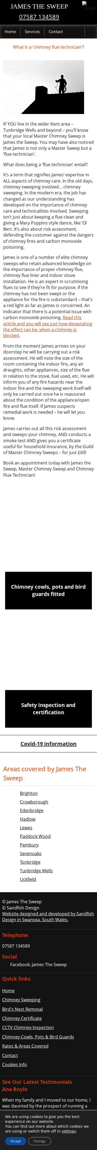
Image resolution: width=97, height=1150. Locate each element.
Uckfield (28, 879)
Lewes (26, 828)
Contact (56, 31)
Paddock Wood (35, 836)
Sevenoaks (30, 853)
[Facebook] (5, 965)
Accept (16, 1141)
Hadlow (27, 819)
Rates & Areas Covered (25, 1046)
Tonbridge (30, 862)
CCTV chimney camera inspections (48, 669)
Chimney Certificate (22, 1018)
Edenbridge (31, 810)
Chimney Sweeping (21, 1000)
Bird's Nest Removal (22, 1009)
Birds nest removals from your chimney (48, 629)
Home (10, 31)
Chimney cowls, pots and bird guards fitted (48, 590)
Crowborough (34, 802)
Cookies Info (14, 1064)
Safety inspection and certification (48, 708)
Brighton (29, 793)
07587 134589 (39, 17)
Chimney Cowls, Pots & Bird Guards (38, 1037)
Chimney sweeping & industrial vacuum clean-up (48, 551)
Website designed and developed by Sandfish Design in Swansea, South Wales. (48, 917)
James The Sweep (39, 6)
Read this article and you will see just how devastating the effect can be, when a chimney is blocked (47, 326)
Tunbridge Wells (36, 871)
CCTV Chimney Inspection (28, 1027)
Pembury (29, 845)
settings (69, 1131)
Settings (40, 1141)
